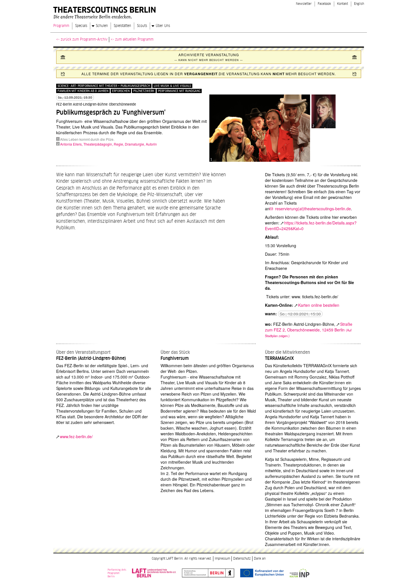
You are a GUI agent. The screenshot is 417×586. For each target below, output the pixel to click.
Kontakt (342, 4)
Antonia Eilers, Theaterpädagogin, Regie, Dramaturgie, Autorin (108, 144)
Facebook (324, 4)
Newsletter (304, 4)
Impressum (222, 558)
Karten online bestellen (318, 305)
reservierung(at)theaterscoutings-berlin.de (312, 208)
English (359, 4)
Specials (81, 26)
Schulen (102, 26)
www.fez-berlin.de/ (76, 436)
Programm (61, 26)
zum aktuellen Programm (134, 39)
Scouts (142, 26)
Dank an (260, 558)
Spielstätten (122, 26)
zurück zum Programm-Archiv (84, 39)
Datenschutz (242, 558)
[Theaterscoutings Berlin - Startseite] (105, 11)
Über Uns (163, 26)
